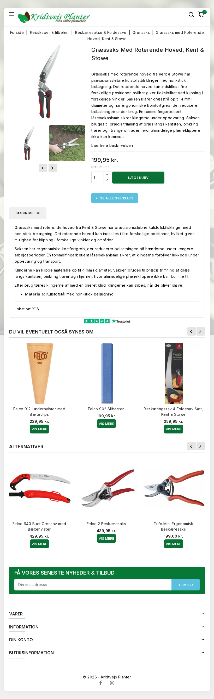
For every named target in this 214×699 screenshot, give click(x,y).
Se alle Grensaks (116, 198)
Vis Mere (39, 429)
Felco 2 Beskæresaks (106, 523)
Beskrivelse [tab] (27, 213)
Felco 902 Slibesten (106, 409)
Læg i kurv (138, 177)
